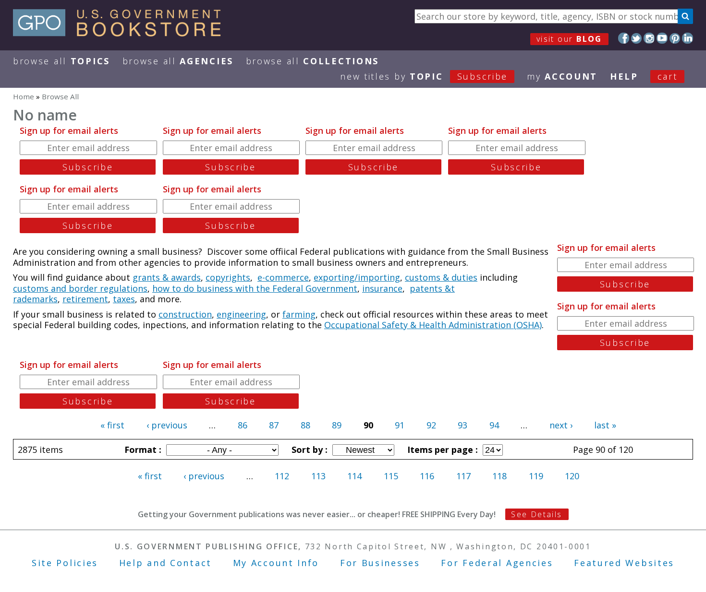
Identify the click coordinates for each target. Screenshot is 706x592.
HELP (624, 76)
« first (112, 425)
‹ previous (166, 425)
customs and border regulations (80, 288)
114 (354, 476)
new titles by (424, 76)
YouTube (662, 38)
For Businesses (380, 562)
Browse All (61, 61)
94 (494, 425)
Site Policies (65, 562)
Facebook (623, 38)
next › (560, 425)
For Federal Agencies (497, 562)
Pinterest (675, 38)
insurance (382, 288)
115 (391, 476)
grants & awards (167, 277)
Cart (667, 76)
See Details (536, 514)
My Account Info (276, 562)
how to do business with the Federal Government (254, 288)
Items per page (441, 449)
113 (318, 476)
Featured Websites (624, 562)
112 (282, 476)
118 (499, 476)
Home (23, 96)
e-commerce (283, 277)
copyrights (228, 277)
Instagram (649, 38)
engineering (241, 314)
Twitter (636, 38)
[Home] (121, 33)
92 (431, 425)
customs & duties (441, 277)
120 (572, 476)
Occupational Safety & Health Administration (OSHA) (433, 325)
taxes (124, 299)
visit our (569, 39)
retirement (85, 299)
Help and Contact (165, 562)
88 (305, 425)
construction (185, 314)
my (562, 76)
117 (463, 476)
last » (605, 425)
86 (242, 425)
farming (299, 314)
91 (399, 425)
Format (141, 449)
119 (536, 476)
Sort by (308, 449)
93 (462, 425)
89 (336, 425)
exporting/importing (357, 277)
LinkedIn (687, 38)
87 (274, 425)
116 (427, 476)
